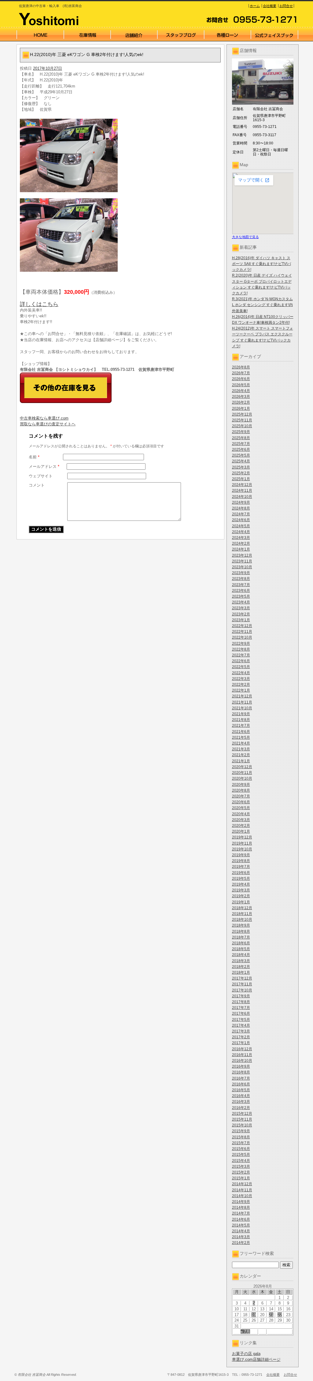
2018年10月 (242, 919)
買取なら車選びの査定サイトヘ (47, 424)
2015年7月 (241, 1143)
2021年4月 (241, 743)
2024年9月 (241, 502)
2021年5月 (241, 737)
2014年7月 (241, 1213)
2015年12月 (242, 1113)
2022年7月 (241, 655)
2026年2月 (241, 402)
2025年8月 (241, 438)
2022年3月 (241, 679)
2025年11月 (242, 420)
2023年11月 (242, 561)
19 (254, 1314)
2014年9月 (241, 1202)
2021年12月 (242, 696)
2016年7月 (241, 1078)
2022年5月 (241, 667)
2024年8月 (241, 508)
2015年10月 (242, 1125)
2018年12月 (242, 908)
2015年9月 (241, 1131)
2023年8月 (241, 579)
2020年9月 (241, 784)
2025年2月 (241, 473)
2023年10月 (242, 567)
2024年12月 (242, 485)
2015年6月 (241, 1149)
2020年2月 (241, 825)
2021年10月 (242, 708)
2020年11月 (242, 773)
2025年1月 (241, 479)
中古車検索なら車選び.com (44, 418)
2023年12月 (242, 555)
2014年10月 (242, 1196)
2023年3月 (241, 608)
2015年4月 (241, 1161)
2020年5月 (241, 808)
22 (280, 1314)
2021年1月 (241, 761)
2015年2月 (241, 1172)
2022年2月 (241, 684)
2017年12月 (242, 978)
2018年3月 (241, 961)
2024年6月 (241, 520)
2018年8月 (241, 931)
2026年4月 (241, 391)
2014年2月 (241, 1243)
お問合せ (286, 6)
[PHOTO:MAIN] (120, 155)
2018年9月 (241, 925)
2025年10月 (242, 426)
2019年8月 (241, 861)
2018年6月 (241, 943)
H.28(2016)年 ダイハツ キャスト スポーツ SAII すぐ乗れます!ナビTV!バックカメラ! (261, 264)
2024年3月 (241, 538)
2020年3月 (241, 820)
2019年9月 (241, 855)
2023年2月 (241, 614)
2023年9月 (241, 573)
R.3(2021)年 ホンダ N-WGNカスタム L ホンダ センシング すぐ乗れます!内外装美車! (262, 305)
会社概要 (269, 6)
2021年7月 (241, 725)
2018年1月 (241, 972)
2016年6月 (241, 1084)
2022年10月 (242, 637)
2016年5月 (241, 1090)
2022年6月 (241, 661)
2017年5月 (241, 1019)
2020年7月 (241, 796)
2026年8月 (241, 367)
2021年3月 (241, 749)
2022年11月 (242, 631)
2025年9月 (241, 432)
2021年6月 (241, 732)
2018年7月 (241, 937)
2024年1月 (241, 549)
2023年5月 (241, 596)
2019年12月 (242, 837)
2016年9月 (241, 1066)
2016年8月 (241, 1072)
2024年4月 (241, 532)
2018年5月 (241, 949)
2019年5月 (241, 878)
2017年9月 (241, 996)
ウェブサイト (41, 476)
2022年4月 (241, 673)
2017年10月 (242, 990)
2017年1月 (241, 1043)
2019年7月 (241, 866)
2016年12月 (242, 1049)
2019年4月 (241, 884)
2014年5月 (241, 1225)
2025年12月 (242, 414)
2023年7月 (241, 585)
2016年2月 (241, 1108)
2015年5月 (241, 1154)
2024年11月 (242, 490)
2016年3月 (241, 1101)
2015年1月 (241, 1178)
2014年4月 (241, 1231)
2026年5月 (241, 385)
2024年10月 (242, 497)
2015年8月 (241, 1137)
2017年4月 (241, 1025)
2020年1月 (241, 831)
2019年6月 (241, 873)
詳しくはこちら (39, 304)
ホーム (255, 6)
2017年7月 (241, 1008)
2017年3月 (241, 1031)
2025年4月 (241, 461)
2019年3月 (241, 890)
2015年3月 (241, 1166)
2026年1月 (241, 408)
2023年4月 (241, 602)
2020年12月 (242, 767)
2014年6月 (241, 1219)
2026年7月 (241, 373)
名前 (34, 457)
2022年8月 (241, 649)
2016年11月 (242, 1055)
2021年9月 (241, 714)
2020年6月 (241, 802)
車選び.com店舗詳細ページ (256, 1359)
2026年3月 (241, 396)
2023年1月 (241, 620)
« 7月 (245, 1331)
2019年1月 (241, 902)
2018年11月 (242, 914)
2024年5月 (241, 526)
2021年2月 (241, 755)
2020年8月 (241, 790)
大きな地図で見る (245, 237)
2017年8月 (241, 1002)
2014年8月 (241, 1207)
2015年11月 (242, 1119)
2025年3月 (241, 467)
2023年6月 (241, 590)
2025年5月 (241, 455)
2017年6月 (241, 1013)
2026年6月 (241, 379)
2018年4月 (241, 955)
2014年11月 (242, 1190)
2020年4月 (241, 814)
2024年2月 (241, 543)
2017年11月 (242, 984)
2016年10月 (242, 1060)
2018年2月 (241, 967)
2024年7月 (241, 514)
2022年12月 (242, 626)
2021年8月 (241, 720)
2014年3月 (241, 1237)
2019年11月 (242, 843)
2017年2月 (241, 1037)
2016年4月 (241, 1096)
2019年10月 (242, 849)
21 (271, 1314)
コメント (37, 485)
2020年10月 (242, 778)
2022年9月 (241, 643)
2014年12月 (242, 1184)
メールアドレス (44, 466)
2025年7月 (241, 444)
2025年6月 (241, 449)
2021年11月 (242, 702)
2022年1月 (241, 690)
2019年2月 (241, 896)
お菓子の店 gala (246, 1353)
